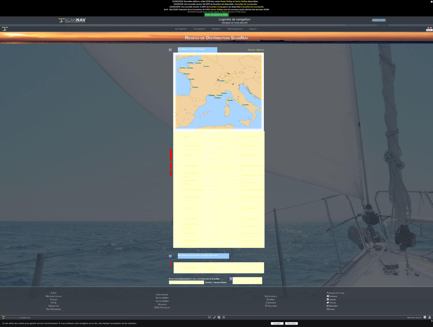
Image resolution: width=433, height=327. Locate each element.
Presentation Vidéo (379, 20)
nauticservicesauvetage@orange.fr (253, 189)
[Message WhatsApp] (224, 317)
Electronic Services (190, 241)
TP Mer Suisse (241, 12)
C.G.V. (54, 293)
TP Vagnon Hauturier (227, 12)
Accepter (277, 323)
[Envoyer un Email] (209, 317)
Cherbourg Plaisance (191, 197)
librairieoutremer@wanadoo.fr (252, 175)
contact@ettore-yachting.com (251, 233)
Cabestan (186, 246)
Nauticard (187, 155)
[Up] (171, 189)
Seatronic (186, 208)
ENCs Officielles (162, 307)
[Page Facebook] (425, 317)
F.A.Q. (54, 302)
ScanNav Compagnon (218, 7)
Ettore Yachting (189, 233)
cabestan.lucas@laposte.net (250, 246)
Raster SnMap (226, 1)
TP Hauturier (271, 305)
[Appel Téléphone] (214, 317)
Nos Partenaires (53, 309)
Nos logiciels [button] (181, 29)
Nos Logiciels (271, 296)
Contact (54, 299)
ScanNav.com (24, 318)
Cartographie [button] (199, 29)
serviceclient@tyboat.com (250, 219)
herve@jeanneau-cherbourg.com (252, 197)
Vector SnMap (241, 1)
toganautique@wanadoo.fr (250, 226)
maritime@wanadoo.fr (249, 182)
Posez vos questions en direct (216, 15)
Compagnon (271, 302)
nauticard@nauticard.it (249, 155)
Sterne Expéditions (190, 166)
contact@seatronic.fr (249, 208)
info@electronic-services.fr (250, 241)
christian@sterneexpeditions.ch (252, 166)
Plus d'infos (291, 323)
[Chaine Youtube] (429, 317)
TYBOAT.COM (189, 219)
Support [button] (253, 29)
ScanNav (186, 137)
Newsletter (54, 305)
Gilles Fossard (190, 268)
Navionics (162, 304)
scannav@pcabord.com (249, 146)
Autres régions (256, 49)
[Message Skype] (219, 317)
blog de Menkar (212, 269)
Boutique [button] (216, 29)
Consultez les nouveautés (246, 4)
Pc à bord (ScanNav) (191, 146)
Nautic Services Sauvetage (193, 189)
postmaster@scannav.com (250, 137)
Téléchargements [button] (234, 29)
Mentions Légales (54, 296)
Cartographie (162, 294)
